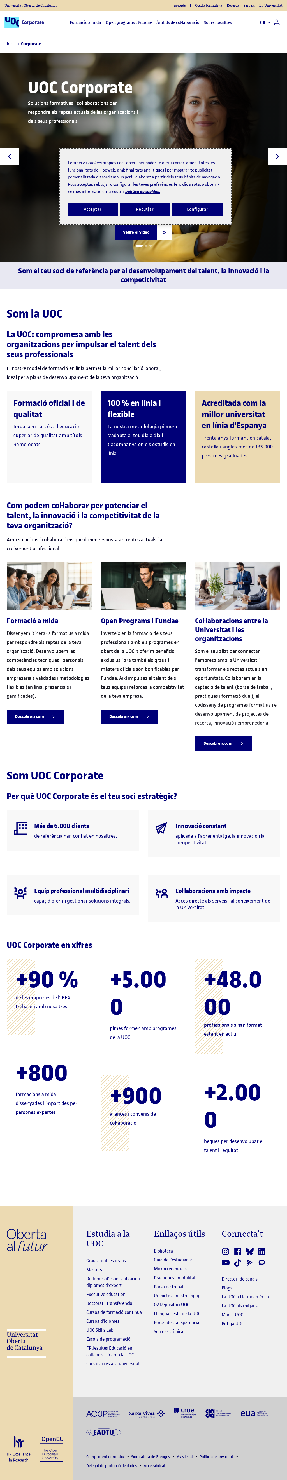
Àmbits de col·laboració (177, 22)
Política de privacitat (217, 1457)
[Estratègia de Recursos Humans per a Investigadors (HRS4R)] (19, 1449)
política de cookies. (142, 191)
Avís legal (185, 1457)
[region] (145, 186)
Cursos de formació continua (114, 1312)
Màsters (94, 1270)
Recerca (233, 5)
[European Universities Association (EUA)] (254, 1413)
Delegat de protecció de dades (112, 1466)
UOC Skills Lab (100, 1330)
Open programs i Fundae (129, 22)
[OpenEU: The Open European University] (51, 1448)
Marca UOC (232, 1315)
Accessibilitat (154, 1466)
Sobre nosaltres (218, 22)
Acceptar (93, 209)
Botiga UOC (233, 1324)
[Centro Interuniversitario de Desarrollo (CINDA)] (218, 1413)
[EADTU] (103, 1432)
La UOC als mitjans (240, 1306)
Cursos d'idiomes (102, 1321)
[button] (139, 246)
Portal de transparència (176, 1322)
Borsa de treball (169, 1287)
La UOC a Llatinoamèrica (245, 1297)
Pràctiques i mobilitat (175, 1278)
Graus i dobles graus (106, 1261)
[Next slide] (277, 156)
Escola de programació (108, 1339)
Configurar (198, 209)
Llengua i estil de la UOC (177, 1313)
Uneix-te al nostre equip (177, 1296)
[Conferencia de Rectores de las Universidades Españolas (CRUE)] (185, 1413)
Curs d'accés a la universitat (113, 1364)
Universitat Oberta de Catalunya (30, 5)
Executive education (106, 1294)
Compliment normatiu (105, 1457)
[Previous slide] (9, 156)
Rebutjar (145, 209)
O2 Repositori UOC (171, 1305)
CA (262, 22)
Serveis (249, 5)
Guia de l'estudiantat (174, 1260)
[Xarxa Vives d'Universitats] (147, 1413)
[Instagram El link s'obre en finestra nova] (226, 1251)
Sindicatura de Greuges (151, 1457)
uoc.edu (180, 5)
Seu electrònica (168, 1331)
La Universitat (271, 5)
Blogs (227, 1288)
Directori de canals (240, 1279)
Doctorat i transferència (109, 1303)
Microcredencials (170, 1269)
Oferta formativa (208, 5)
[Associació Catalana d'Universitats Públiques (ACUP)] (103, 1413)
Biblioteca (163, 1251)
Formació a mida (85, 22)
